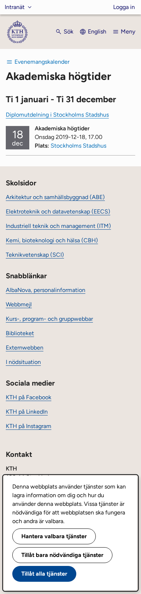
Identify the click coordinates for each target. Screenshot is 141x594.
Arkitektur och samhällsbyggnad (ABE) (55, 197)
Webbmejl (19, 304)
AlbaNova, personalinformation (45, 290)
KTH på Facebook (28, 397)
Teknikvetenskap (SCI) (35, 254)
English (97, 31)
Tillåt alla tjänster (44, 573)
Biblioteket (20, 333)
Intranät (15, 7)
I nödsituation (23, 362)
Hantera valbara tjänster (54, 536)
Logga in (124, 7)
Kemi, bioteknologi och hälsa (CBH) (52, 240)
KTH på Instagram (28, 426)
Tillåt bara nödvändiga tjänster (62, 555)
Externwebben (24, 347)
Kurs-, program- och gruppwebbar (49, 318)
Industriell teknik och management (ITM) (58, 225)
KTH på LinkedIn (27, 411)
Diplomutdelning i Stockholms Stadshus (57, 114)
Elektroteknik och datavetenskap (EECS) (58, 211)
